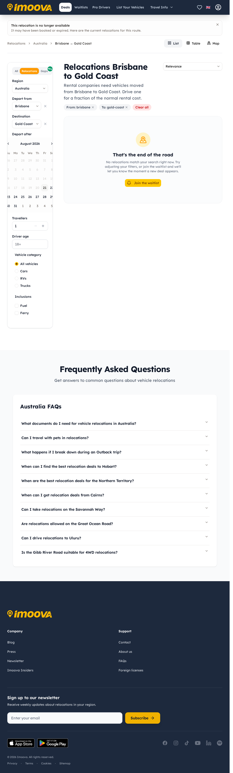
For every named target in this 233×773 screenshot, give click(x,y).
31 (15, 206)
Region (17, 81)
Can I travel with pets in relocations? (55, 437)
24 (16, 197)
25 (23, 197)
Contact (125, 642)
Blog (11, 642)
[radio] (16, 264)
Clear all (142, 107)
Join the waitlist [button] (146, 183)
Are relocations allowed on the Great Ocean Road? (67, 523)
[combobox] (30, 88)
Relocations (16, 43)
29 (52, 197)
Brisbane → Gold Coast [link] (73, 43)
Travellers (19, 218)
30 (8, 206)
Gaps (46, 70)
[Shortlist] (199, 7)
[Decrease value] (36, 226)
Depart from (22, 99)
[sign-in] (218, 7)
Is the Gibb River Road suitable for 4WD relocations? (69, 552)
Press (11, 652)
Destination (21, 116)
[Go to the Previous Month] (8, 143)
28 (44, 197)
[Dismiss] (217, 24)
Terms (29, 763)
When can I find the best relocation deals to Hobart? (68, 466)
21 (44, 188)
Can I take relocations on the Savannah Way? (63, 509)
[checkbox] (16, 306)
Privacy (12, 763)
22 (52, 188)
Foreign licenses (131, 670)
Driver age (20, 236)
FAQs (123, 661)
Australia (40, 43)
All (16, 71)
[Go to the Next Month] (52, 143)
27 (37, 197)
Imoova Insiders (20, 670)
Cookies (46, 763)
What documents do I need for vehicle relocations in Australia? (78, 423)
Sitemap (65, 763)
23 (8, 197)
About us (125, 652)
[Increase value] (43, 226)
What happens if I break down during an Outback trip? (71, 452)
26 (30, 197)
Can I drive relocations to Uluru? (51, 538)
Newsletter (15, 661)
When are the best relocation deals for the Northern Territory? (77, 480)
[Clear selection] (45, 106)
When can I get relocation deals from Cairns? (62, 495)
